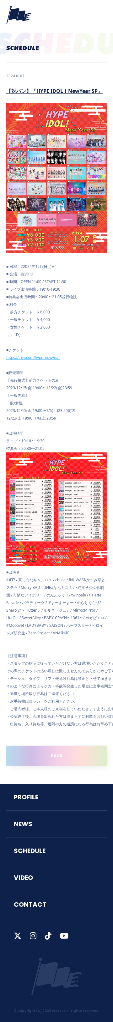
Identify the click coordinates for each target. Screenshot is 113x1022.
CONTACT (30, 904)
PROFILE (26, 797)
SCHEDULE (30, 850)
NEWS (23, 823)
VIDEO (23, 877)
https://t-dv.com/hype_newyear (33, 357)
